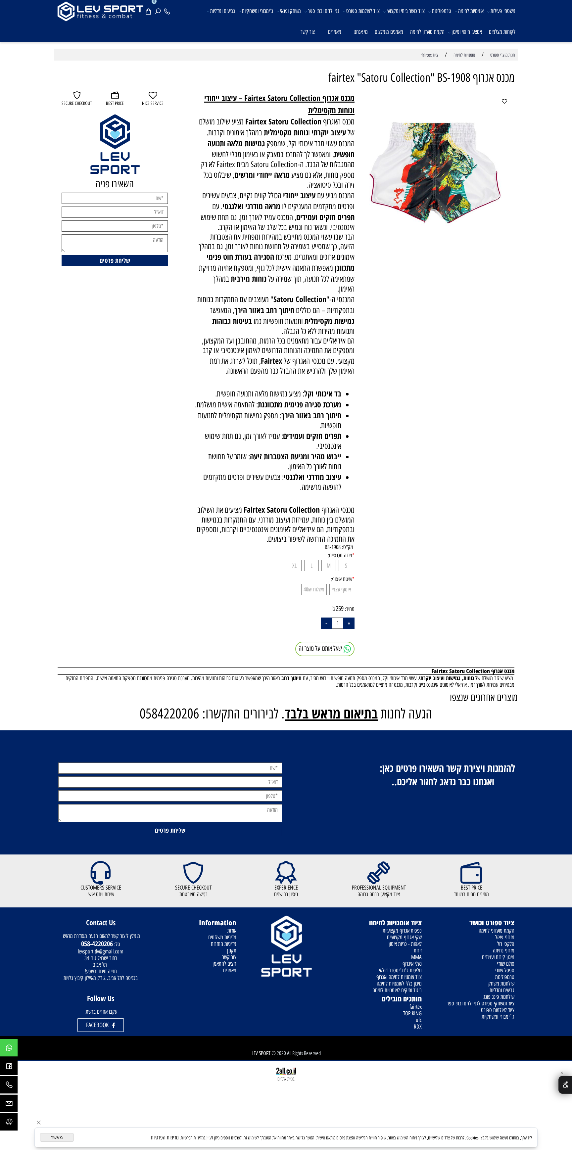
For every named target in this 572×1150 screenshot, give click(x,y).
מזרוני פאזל (504, 937)
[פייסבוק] (9, 1068)
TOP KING (412, 1013)
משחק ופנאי (290, 11)
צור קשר (308, 31)
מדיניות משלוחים (222, 937)
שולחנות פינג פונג (498, 996)
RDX (418, 1026)
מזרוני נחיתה (503, 950)
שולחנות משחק (501, 983)
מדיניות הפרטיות (165, 1137)
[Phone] (168, 10)
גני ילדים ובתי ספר (323, 11)
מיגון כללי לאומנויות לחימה (399, 983)
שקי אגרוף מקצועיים (404, 937)
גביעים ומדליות (222, 11)
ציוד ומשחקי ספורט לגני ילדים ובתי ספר (480, 1003)
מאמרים (334, 31)
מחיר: (349, 609)
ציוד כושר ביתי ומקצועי (406, 11)
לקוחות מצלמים (502, 31)
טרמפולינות (441, 11)
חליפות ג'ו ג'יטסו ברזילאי (400, 970)
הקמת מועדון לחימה (427, 31)
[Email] (9, 1105)
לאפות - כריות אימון (405, 944)
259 (340, 609)
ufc (419, 1020)
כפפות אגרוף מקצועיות (402, 930)
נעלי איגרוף (412, 963)
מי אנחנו (361, 31)
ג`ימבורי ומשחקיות (498, 1016)
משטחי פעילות (503, 11)
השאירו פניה (115, 184)
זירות (418, 950)
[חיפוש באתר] (159, 10)
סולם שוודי (505, 963)
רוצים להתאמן (224, 963)
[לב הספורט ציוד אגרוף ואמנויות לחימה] (100, 11)
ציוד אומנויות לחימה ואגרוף (399, 977)
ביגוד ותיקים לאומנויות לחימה (397, 990)
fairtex (415, 1006)
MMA (416, 957)
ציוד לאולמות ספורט (363, 11)
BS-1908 (333, 547)
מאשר (57, 1137)
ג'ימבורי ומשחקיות (257, 11)
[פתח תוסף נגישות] (565, 1085)
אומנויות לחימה (471, 11)
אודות (231, 930)
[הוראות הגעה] (9, 1123)
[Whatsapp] (9, 1049)
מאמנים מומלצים (389, 31)
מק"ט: (347, 547)
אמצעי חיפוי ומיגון (467, 31)
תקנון (231, 950)
